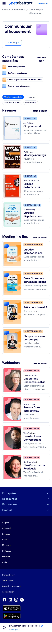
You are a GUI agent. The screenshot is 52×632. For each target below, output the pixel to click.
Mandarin (6, 545)
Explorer (6, 9)
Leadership (19, 9)
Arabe (4, 562)
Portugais (6, 551)
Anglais (5, 522)
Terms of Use (7, 580)
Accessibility (8, 592)
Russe (4, 539)
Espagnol (6, 534)
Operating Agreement (11, 586)
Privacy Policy (8, 575)
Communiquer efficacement (36, 11)
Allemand (6, 528)
